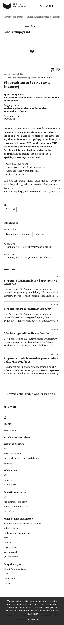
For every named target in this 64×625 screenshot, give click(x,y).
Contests (8, 462)
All (5, 448)
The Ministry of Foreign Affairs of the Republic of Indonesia (31, 99)
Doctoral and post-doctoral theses (21, 458)
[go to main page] (15, 6)
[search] (41, 6)
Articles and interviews (17, 437)
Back (34, 26)
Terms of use (10, 547)
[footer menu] (6, 417)
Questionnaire (11, 556)
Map (6, 573)
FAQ (6, 537)
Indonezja (39, 234)
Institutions (9, 578)
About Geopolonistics (15, 569)
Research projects (13, 453)
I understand (32, 619)
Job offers (9, 511)
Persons (8, 583)
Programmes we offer (15, 501)
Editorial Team (11, 528)
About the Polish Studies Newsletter (22, 523)
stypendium (11, 234)
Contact (8, 542)
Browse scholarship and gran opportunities (33, 394)
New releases (11, 484)
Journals (8, 480)
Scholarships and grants (12, 17)
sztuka (26, 234)
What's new (10, 430)
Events (7, 424)
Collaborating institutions (17, 533)
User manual (10, 552)
